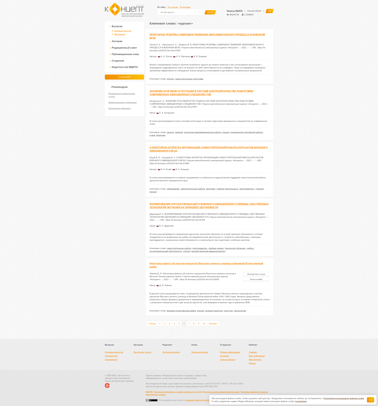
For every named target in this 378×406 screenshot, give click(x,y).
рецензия (160, 135)
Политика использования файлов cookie (221, 392)
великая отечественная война (181, 310)
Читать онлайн (256, 279)
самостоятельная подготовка (189, 79)
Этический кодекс (199, 352)
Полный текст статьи (256, 274)
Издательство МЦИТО (125, 67)
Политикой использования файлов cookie (344, 398)
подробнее (301, 401)
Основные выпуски (122, 31)
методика (210, 189)
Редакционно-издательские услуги (122, 95)
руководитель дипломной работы (247, 132)
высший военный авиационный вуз (208, 251)
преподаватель (246, 189)
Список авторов (227, 359)
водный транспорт (214, 310)
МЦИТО (149, 392)
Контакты (224, 356)
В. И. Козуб (165, 169)
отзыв (152, 135)
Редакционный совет (124, 47)
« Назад (151, 323)
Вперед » (213, 323)
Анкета (252, 363)
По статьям (173, 7)
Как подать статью (142, 352)
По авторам (185, 7)
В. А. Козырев (182, 169)
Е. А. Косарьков (166, 113)
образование (173, 189)
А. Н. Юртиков (182, 56)
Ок (370, 400)
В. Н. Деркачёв (166, 226)
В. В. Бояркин (200, 56)
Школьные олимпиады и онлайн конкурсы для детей (178, 392)
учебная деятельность (227, 189)
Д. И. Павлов (165, 285)
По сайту (161, 7)
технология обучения (235, 248)
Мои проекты (255, 359)
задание (179, 132)
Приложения (119, 34)
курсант (170, 79)
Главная (253, 352)
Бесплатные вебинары (120, 108)
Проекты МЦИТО (235, 11)
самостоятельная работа (193, 189)
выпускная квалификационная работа (202, 132)
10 (204, 323)
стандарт (259, 189)
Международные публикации (123, 102)
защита (170, 132)
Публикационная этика (125, 54)
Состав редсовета (171, 352)
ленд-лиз (228, 310)
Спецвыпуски (111, 356)
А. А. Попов (166, 56)
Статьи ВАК (124, 77)
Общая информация (230, 352)
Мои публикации (257, 356)
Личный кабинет (254, 11)
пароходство (240, 310)
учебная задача (216, 248)
